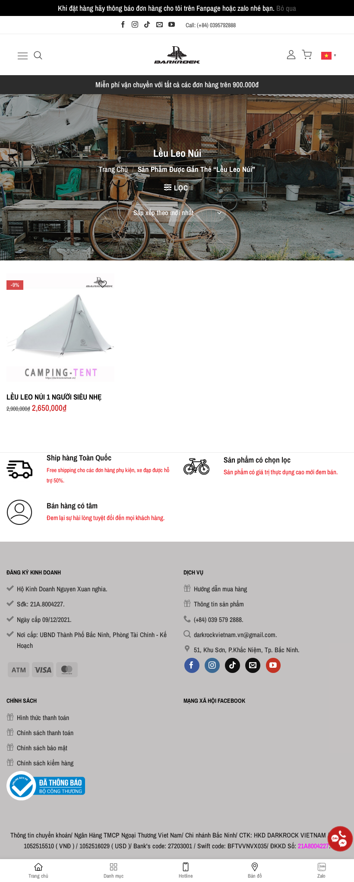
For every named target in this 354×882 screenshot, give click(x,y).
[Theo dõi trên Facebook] (123, 25)
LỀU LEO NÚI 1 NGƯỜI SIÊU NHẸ (53, 397)
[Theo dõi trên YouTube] (171, 25)
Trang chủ (113, 169)
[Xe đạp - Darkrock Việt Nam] (177, 54)
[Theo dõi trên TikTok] (147, 25)
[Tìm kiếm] (38, 55)
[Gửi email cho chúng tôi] (159, 25)
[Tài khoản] (291, 54)
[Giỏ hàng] (307, 54)
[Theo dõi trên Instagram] (135, 25)
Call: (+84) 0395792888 (211, 25)
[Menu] (22, 56)
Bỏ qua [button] (286, 8)
